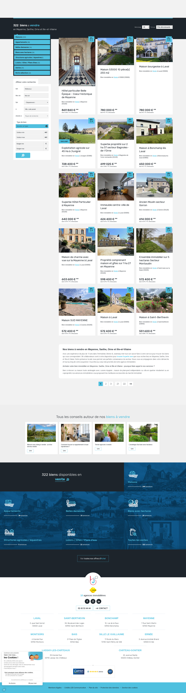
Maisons (21, 37)
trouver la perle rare (125, 356)
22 (124, 384)
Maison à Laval (108, 317)
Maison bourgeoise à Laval (154, 66)
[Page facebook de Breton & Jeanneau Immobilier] (87, 601)
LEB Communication (78, 688)
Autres (20, 68)
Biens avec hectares (25, 52)
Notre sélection (23, 73)
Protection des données (110, 688)
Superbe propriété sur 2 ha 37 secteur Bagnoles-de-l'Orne (114, 147)
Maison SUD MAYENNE (75, 320)
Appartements (23, 42)
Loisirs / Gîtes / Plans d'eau (28, 63)
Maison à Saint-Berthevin (154, 317)
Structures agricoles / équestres (29, 57)
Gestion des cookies (130, 688)
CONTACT (103, 608)
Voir (93, 558)
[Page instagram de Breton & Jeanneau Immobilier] (93, 601)
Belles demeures (24, 47)
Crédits (67, 688)
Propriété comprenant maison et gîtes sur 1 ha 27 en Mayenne (115, 263)
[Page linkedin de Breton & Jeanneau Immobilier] (98, 601)
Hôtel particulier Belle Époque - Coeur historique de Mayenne (77, 94)
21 (118, 384)
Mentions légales (55, 688)
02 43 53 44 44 (84, 608)
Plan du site (93, 688)
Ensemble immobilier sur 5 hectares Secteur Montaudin (154, 260)
